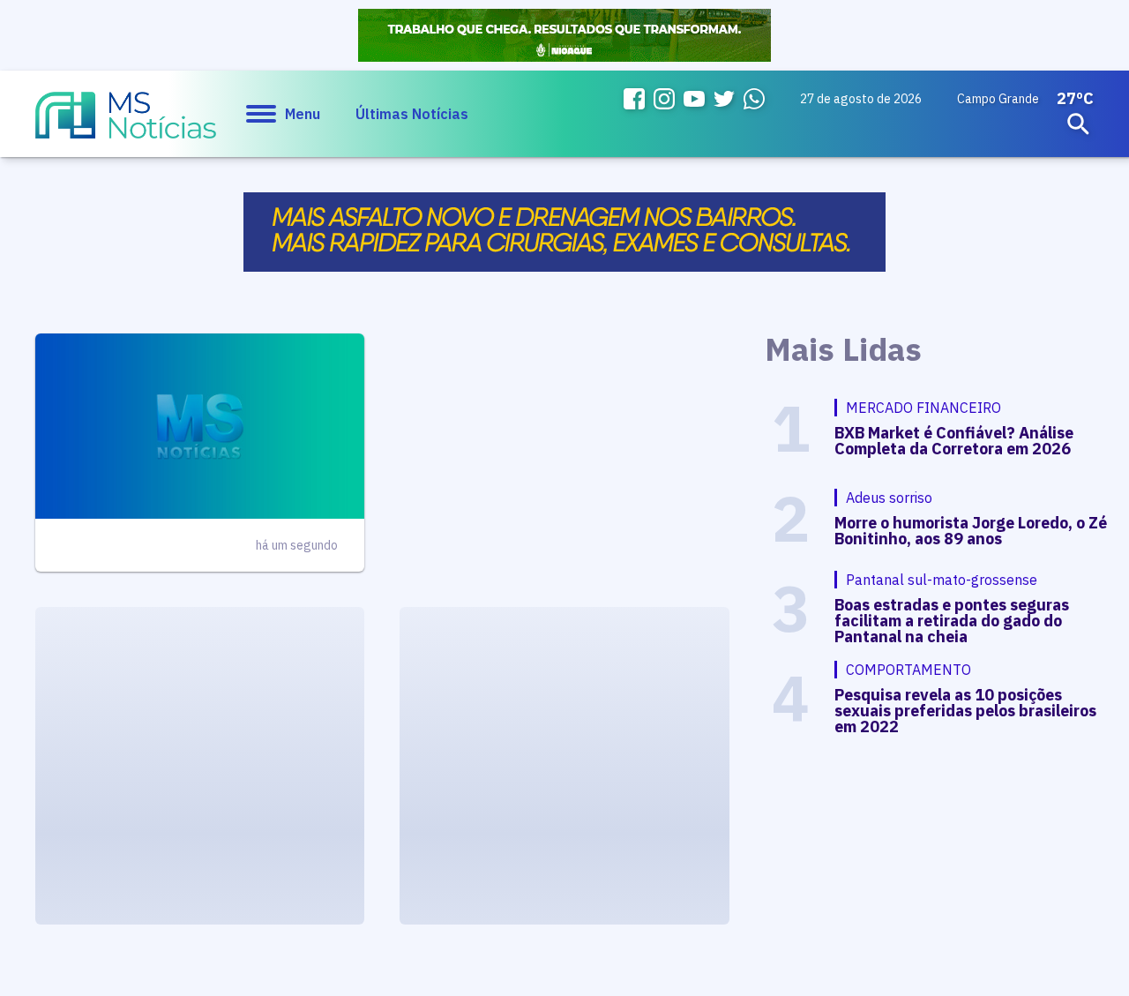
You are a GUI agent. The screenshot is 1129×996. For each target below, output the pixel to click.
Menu (302, 114)
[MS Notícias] (125, 123)
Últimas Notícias (411, 114)
